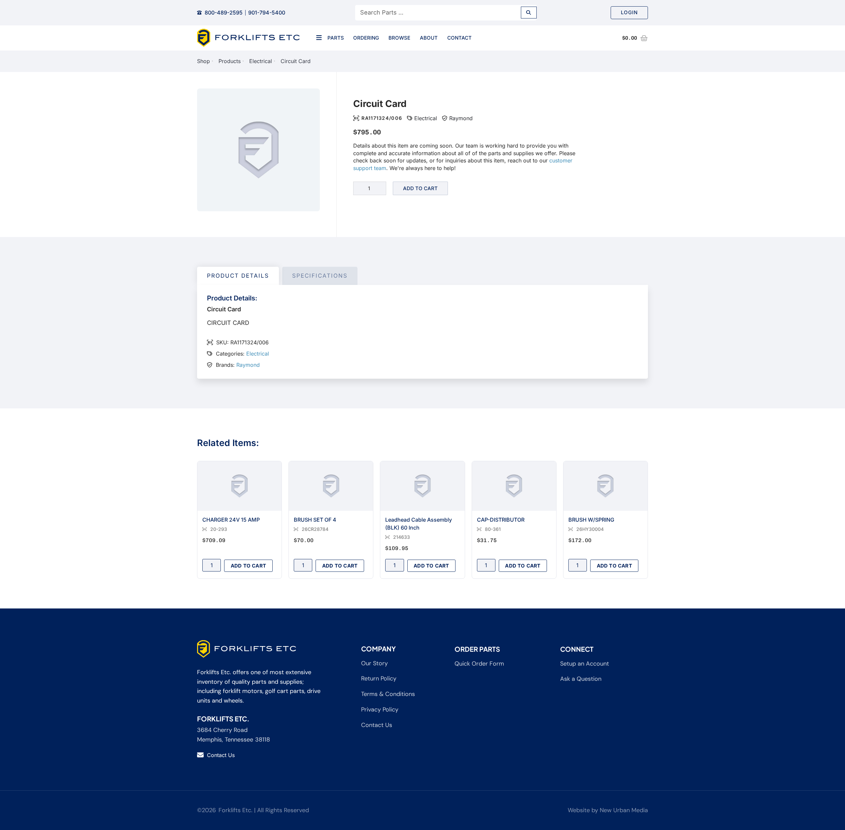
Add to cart (420, 188)
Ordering (366, 38)
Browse (399, 38)
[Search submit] (529, 12)
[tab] (238, 276)
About (429, 38)
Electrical (260, 61)
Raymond (461, 118)
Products (230, 61)
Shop (203, 61)
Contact (459, 38)
